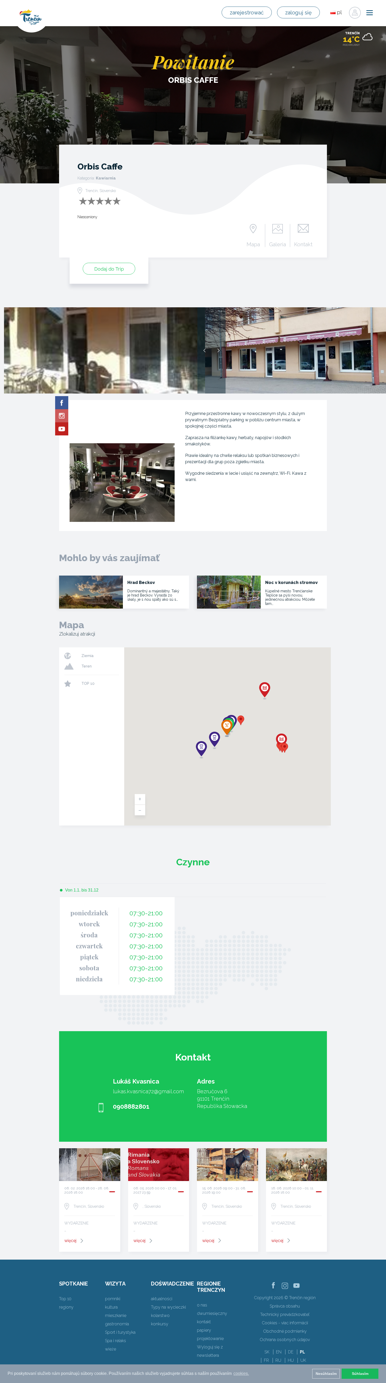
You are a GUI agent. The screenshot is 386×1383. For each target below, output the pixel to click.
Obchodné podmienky (285, 1331)
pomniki (112, 1298)
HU (291, 1360)
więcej (70, 1240)
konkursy (159, 1323)
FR (266, 1360)
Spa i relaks (115, 1340)
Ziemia (87, 656)
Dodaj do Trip (109, 269)
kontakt (204, 1321)
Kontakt (303, 244)
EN (278, 1351)
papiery (204, 1330)
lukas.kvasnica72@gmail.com (148, 1091)
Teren (86, 666)
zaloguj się (298, 12)
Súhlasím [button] (360, 1373)
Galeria (277, 244)
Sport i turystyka (120, 1332)
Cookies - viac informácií (285, 1322)
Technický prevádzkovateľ (284, 1314)
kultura (111, 1307)
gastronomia (117, 1323)
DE (290, 1351)
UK (303, 1360)
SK (266, 1351)
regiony (66, 1307)
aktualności (161, 1298)
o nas (202, 1305)
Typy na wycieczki (168, 1307)
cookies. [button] (241, 1373)
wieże (110, 1349)
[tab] (79, 890)
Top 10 (65, 1298)
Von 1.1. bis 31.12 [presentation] (81, 890)
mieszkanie (115, 1315)
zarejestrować (247, 12)
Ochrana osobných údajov (285, 1339)
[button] (240, 720)
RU (278, 1360)
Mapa (253, 244)
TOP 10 (88, 683)
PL (302, 1351)
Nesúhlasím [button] (326, 1373)
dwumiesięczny (212, 1313)
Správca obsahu (285, 1306)
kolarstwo (160, 1315)
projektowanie (210, 1338)
